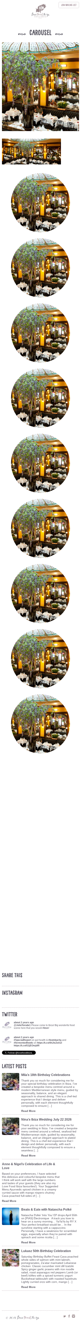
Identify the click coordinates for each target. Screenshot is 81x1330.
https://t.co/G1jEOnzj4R (27, 1045)
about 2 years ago (24, 1022)
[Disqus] (41, 816)
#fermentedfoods (23, 1042)
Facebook (69, 1316)
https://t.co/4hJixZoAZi (49, 1042)
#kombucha (55, 1040)
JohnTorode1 (23, 1025)
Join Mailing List (68, 5)
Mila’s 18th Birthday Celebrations (45, 1075)
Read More (28, 1110)
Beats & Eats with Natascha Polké (46, 1209)
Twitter (64, 1316)
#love (45, 1028)
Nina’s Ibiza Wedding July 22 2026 (46, 1119)
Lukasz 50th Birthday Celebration (46, 1251)
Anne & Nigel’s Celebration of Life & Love (28, 1166)
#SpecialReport (22, 1040)
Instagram (73, 1316)
